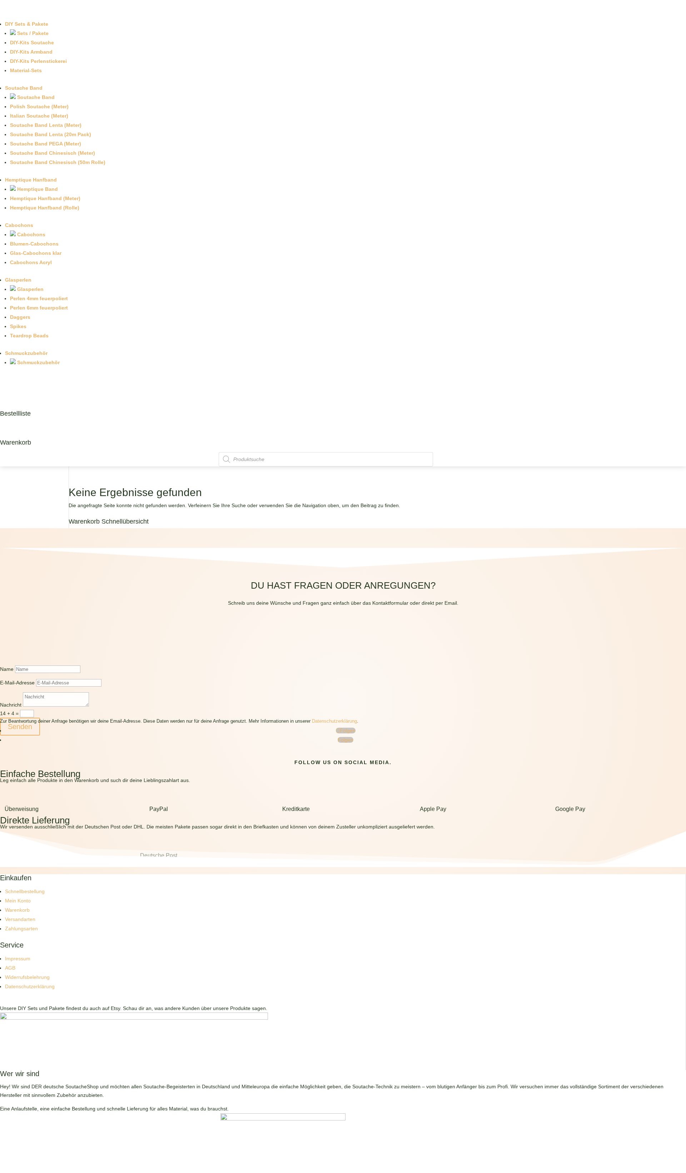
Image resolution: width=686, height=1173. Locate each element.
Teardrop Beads (29, 335)
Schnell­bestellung (25, 891)
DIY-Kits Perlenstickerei (38, 61)
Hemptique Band (37, 189)
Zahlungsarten (21, 928)
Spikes (18, 326)
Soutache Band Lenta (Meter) (45, 125)
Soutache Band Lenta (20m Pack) (50, 134)
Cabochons (19, 225)
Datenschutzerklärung (334, 721)
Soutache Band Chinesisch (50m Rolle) (57, 162)
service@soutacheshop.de (343, 637)
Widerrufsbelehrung (27, 977)
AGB (10, 968)
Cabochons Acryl (31, 262)
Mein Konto (18, 901)
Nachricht (10, 705)
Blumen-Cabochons (34, 244)
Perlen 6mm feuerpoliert (39, 308)
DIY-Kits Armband (31, 52)
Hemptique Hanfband (31, 180)
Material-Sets (26, 70)
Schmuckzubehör (26, 353)
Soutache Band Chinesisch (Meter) (52, 153)
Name (7, 669)
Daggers (20, 317)
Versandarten (20, 919)
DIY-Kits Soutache (32, 42)
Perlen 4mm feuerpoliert (39, 298)
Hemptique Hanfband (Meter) (45, 198)
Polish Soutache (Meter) (39, 106)
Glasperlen (18, 280)
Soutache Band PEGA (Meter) (45, 144)
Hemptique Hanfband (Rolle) (44, 208)
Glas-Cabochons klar (35, 253)
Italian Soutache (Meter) (39, 116)
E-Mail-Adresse (17, 683)
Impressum (17, 958)
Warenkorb (15, 442)
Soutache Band (24, 88)
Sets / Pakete (32, 33)
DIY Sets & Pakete (26, 24)
